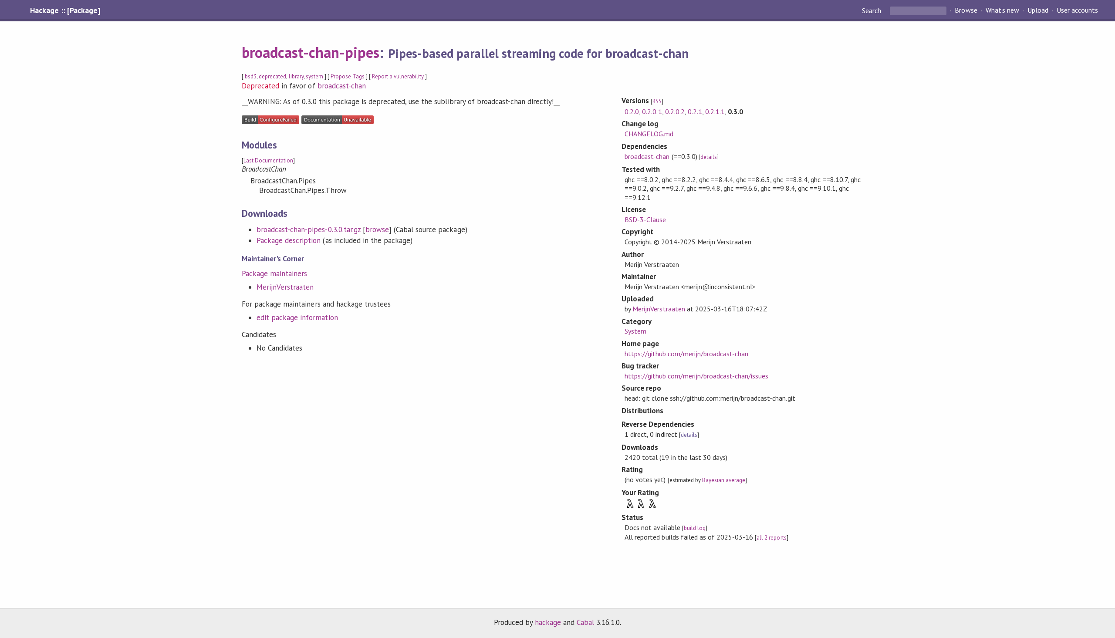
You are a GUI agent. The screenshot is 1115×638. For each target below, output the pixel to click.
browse (377, 229)
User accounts (1077, 10)
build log (695, 528)
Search (872, 10)
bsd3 (251, 76)
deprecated (272, 76)
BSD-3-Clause (645, 219)
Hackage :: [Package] (65, 10)
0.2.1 (695, 111)
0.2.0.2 (675, 111)
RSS (657, 101)
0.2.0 (632, 111)
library (296, 76)
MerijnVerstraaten (285, 287)
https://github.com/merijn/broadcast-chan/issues (696, 375)
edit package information (297, 317)
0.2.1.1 (715, 111)
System (635, 331)
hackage (548, 622)
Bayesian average (723, 480)
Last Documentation (268, 160)
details (708, 157)
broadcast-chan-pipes (310, 52)
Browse (966, 10)
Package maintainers (274, 273)
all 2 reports (771, 537)
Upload (1037, 10)
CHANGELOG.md (649, 133)
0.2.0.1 (652, 111)
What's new (1002, 10)
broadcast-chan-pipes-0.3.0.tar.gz (309, 229)
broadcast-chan (342, 86)
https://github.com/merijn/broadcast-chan (686, 353)
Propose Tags (348, 76)
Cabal (585, 622)
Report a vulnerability (398, 76)
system (314, 76)
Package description (289, 240)
